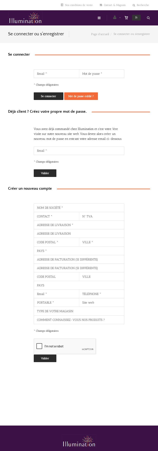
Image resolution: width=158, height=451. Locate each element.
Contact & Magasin (115, 5)
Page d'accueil (100, 34)
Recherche (143, 5)
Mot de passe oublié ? (81, 96)
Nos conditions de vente (79, 5)
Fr (136, 17)
